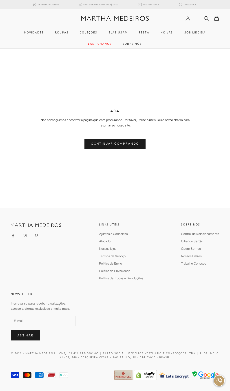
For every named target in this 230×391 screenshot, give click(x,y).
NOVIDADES (34, 32)
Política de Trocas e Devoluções (121, 278)
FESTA (144, 32)
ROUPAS (62, 32)
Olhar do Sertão (192, 241)
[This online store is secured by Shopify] (145, 375)
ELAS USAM (118, 32)
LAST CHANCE (99, 44)
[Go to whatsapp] (219, 380)
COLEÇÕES (88, 32)
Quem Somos (191, 249)
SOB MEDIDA (195, 32)
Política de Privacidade (114, 271)
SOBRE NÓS (132, 44)
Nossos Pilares (191, 256)
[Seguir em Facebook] (13, 235)
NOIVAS (167, 32)
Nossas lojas (107, 249)
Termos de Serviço (112, 256)
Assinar (25, 335)
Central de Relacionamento (200, 234)
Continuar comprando (115, 143)
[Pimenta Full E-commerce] (123, 375)
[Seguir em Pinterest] (36, 235)
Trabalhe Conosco (193, 263)
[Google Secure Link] (205, 375)
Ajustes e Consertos (113, 234)
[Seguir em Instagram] (24, 235)
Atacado (105, 241)
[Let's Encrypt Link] (174, 375)
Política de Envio (110, 263)
